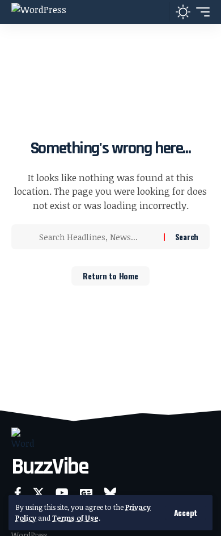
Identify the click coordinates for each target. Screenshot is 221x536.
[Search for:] (97, 236)
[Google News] (86, 492)
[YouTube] (62, 492)
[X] (38, 492)
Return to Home (110, 276)
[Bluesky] (110, 492)
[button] (185, 513)
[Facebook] (17, 492)
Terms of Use (75, 518)
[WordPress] (38, 12)
